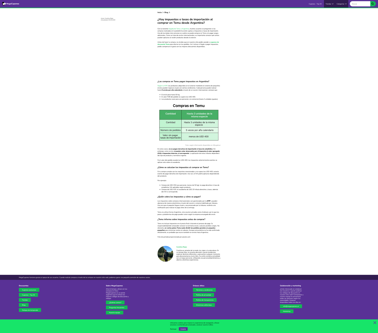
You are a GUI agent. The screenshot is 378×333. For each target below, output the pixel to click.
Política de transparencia (204, 300)
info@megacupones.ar (291, 306)
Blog (166, 12)
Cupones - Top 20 (28, 295)
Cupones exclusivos (29, 290)
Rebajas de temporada (30, 310)
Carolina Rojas (181, 247)
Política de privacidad (203, 295)
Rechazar (173, 329)
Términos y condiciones (204, 290)
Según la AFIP (162, 86)
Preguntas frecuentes (116, 307)
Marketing (286, 311)
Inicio (160, 12)
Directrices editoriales (204, 305)
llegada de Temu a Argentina (179, 29)
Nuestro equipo (114, 312)
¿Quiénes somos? (115, 302)
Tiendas (25, 300)
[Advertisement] (189, 63)
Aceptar (183, 329)
